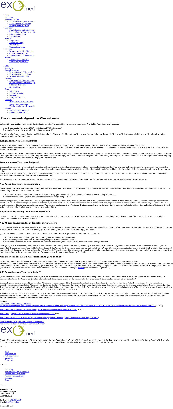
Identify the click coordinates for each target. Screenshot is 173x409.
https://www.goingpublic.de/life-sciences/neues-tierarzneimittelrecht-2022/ (27, 314)
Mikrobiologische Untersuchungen (22, 32)
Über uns (8, 49)
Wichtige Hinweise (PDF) (19, 26)
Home (7, 15)
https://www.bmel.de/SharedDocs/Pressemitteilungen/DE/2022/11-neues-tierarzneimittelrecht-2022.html (38, 310)
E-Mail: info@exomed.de (18, 62)
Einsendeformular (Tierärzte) (20, 24)
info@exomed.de (12, 402)
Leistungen (9, 28)
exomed (81, 268)
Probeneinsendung (16, 43)
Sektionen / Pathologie (17, 34)
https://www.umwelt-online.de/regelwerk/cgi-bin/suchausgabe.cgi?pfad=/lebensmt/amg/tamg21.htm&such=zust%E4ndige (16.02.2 (48, 318)
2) (98, 318)
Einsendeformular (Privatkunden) (21, 21)
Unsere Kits (13, 45)
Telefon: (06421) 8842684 (19, 60)
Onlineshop (9, 17)
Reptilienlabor (14, 36)
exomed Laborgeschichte (18, 53)
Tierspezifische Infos (17, 47)
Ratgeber (8, 38)
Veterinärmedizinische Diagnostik (21, 55)
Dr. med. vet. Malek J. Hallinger (21, 51)
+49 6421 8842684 (14, 400)
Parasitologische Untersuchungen (21, 30)
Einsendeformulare (12, 19)
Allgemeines (14, 41)
